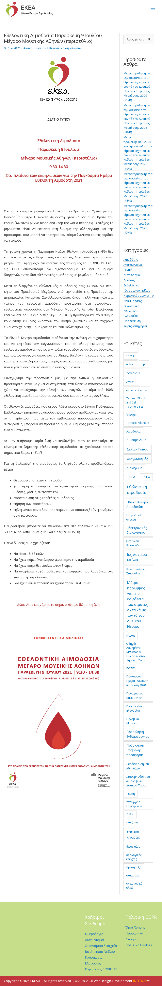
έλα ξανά (132, 822)
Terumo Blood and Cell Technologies (135, 402)
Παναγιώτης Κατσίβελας (134, 695)
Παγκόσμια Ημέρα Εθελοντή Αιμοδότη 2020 (137, 680)
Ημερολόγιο (94, 934)
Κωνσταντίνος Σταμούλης (135, 571)
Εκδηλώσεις (131, 285)
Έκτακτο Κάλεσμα (137, 423)
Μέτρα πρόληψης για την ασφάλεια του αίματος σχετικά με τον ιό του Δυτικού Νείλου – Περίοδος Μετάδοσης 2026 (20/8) (138, 118)
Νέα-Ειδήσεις (132, 301)
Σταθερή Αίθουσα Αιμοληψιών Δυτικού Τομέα (138, 781)
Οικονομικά (131, 306)
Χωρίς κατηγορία (135, 326)
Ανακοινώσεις (33, 48)
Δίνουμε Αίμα (136, 440)
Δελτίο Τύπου (137, 449)
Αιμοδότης (130, 259)
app (144, 364)
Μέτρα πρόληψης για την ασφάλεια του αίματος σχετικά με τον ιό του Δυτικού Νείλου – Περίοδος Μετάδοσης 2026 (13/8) (138, 219)
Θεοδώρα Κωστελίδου (134, 543)
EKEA (28, 7)
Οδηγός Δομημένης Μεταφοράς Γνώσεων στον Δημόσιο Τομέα (136, 652)
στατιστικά (132, 875)
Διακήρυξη (134, 468)
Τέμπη (130, 794)
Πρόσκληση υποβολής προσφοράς (135, 750)
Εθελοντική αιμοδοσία (64, 48)
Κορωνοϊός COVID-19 (138, 295)
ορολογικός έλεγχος (133, 857)
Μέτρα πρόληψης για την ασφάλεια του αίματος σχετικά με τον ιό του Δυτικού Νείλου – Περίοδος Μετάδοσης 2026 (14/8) (138, 187)
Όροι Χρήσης (135, 927)
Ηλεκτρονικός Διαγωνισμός (136, 530)
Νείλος (130, 635)
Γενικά (127, 270)
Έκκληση (131, 415)
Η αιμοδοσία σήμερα (134, 517)
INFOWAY (140, 981)
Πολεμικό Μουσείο (132, 721)
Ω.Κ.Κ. (130, 814)
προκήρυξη (133, 867)
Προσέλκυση (132, 321)
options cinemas (136, 390)
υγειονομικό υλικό (134, 885)
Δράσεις (129, 280)
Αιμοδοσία (133, 431)
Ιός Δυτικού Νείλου (136, 290)
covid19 (131, 382)
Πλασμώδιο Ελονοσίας (134, 708)
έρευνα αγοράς (133, 834)
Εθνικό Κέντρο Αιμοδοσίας (137, 504)
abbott (130, 364)
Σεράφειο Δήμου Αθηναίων (137, 766)
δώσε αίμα (133, 846)
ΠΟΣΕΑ (131, 668)
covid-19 (133, 373)
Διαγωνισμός (137, 459)
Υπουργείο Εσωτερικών (134, 804)
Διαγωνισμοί (132, 275)
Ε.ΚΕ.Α (130, 477)
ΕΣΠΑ (146, 477)
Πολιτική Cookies (138, 945)
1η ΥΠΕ (130, 356)
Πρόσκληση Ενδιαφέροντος (137, 734)
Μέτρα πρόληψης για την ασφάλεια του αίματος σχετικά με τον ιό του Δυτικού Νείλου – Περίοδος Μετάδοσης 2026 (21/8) (138, 86)
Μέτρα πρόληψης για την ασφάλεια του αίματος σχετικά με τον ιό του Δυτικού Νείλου (137, 604)
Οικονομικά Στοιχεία (101, 946)
